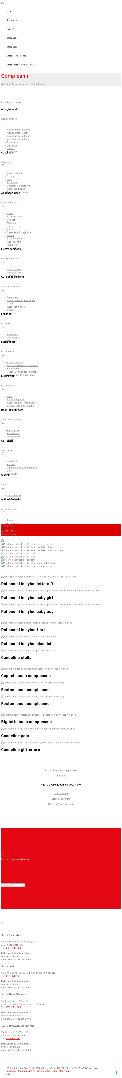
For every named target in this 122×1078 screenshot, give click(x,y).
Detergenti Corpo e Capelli (21, 300)
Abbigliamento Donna (18, 130)
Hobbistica (12, 334)
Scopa (10, 176)
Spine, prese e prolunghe (20, 406)
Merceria (12, 223)
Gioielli (10, 148)
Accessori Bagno (16, 189)
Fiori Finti (12, 245)
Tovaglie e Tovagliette (19, 232)
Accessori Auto (15, 362)
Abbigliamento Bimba (18, 136)
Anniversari (13, 433)
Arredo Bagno (14, 238)
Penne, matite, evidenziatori (22, 467)
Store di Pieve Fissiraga (61, 804)
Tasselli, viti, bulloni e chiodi (22, 372)
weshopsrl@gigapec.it (19, 1071)
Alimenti (11, 526)
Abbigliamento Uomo (18, 133)
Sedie (10, 213)
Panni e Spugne (15, 173)
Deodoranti (13, 297)
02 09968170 (13, 1038)
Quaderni (12, 461)
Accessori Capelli (16, 307)
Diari (9, 471)
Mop (9, 179)
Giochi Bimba (14, 495)
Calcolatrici (13, 474)
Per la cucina (14, 269)
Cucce (10, 520)
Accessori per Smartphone (21, 403)
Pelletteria (12, 142)
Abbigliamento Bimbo (18, 139)
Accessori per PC (16, 399)
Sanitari (11, 310)
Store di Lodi (61, 793)
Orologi (11, 220)
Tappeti (11, 226)
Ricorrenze (13, 430)
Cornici (11, 229)
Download (61, 775)
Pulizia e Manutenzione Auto (22, 365)
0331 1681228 (13, 948)
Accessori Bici (14, 369)
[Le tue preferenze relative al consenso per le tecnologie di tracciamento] (117, 1073)
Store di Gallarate (61, 799)
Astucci (11, 464)
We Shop (6, 84)
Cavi (9, 396)
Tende (10, 235)
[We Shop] (2, 3)
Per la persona (15, 273)
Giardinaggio (14, 338)
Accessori (12, 182)
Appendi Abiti (14, 242)
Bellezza (12, 313)
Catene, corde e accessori (21, 375)
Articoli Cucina (15, 217)
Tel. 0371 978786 (10, 976)
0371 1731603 (13, 1007)
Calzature (12, 145)
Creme (10, 303)
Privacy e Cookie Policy (45, 1071)
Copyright (64, 1071)
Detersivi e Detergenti (19, 186)
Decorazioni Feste (21, 84)
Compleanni (13, 437)
